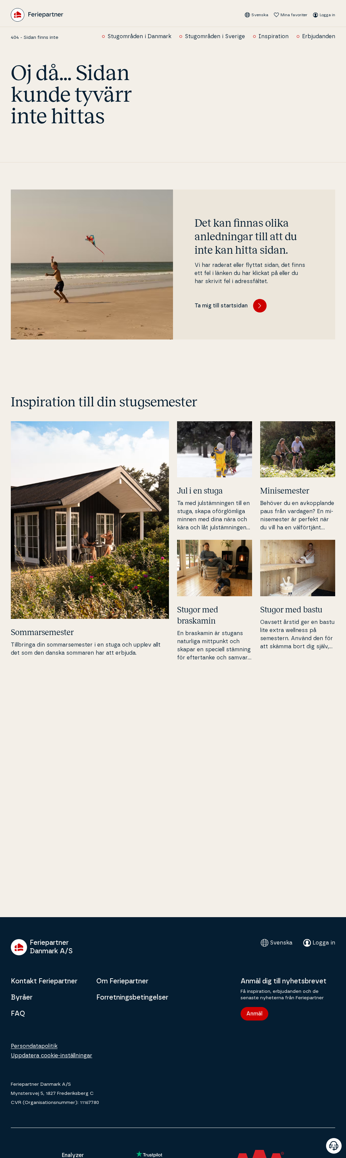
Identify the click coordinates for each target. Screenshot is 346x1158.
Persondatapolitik (34, 1046)
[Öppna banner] (334, 1146)
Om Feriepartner (122, 981)
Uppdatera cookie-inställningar (51, 1055)
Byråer (21, 997)
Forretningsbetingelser (132, 997)
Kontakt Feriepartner (44, 981)
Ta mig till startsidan (221, 305)
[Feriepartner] (37, 15)
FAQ (18, 1013)
